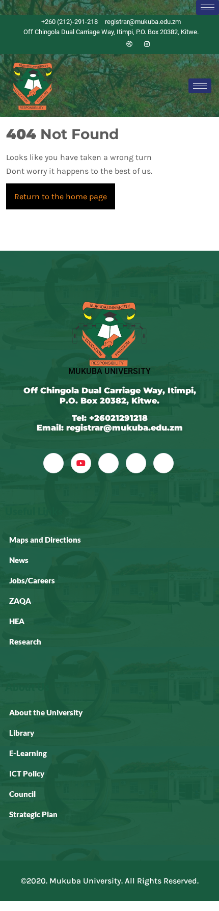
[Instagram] (146, 44)
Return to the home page (64, 192)
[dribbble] (136, 463)
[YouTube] (81, 463)
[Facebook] (77, 44)
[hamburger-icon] (207, 7)
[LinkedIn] (112, 44)
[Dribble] (129, 44)
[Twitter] (94, 44)
